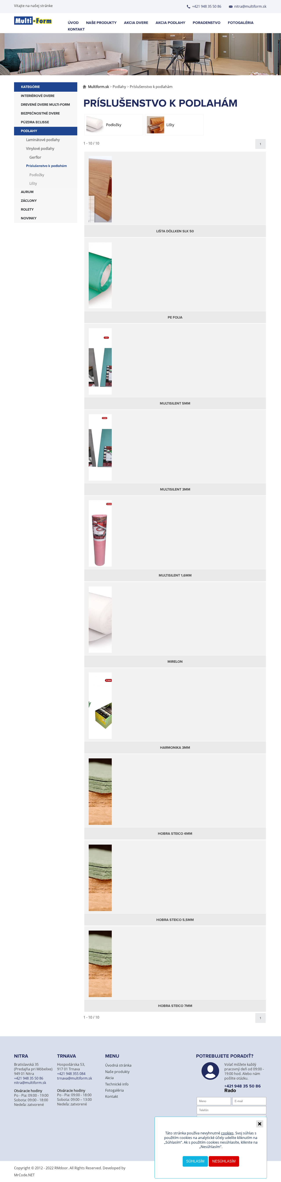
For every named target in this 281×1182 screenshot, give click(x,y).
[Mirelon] (175, 624)
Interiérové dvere (37, 96)
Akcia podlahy (170, 23)
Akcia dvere (136, 23)
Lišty (33, 183)
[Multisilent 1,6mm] (175, 538)
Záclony (29, 200)
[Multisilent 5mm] (175, 366)
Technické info (117, 1084)
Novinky (28, 218)
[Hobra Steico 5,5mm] (175, 882)
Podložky (36, 174)
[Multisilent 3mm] (175, 452)
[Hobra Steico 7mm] (175, 968)
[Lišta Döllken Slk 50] (175, 194)
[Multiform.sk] (33, 23)
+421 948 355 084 (71, 1073)
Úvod (73, 23)
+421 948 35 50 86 (206, 6)
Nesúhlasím (224, 1161)
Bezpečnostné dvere (40, 113)
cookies (227, 1133)
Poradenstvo (206, 23)
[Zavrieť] (259, 1123)
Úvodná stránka (118, 1065)
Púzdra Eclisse (35, 122)
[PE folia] (175, 280)
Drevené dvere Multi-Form (45, 104)
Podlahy (29, 131)
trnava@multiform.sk (74, 1078)
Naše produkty (101, 23)
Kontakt (76, 29)
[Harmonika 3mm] (175, 710)
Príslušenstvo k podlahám (46, 166)
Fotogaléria (241, 23)
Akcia (109, 1077)
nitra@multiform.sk (250, 6)
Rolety (27, 209)
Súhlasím (195, 1161)
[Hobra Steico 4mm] (175, 796)
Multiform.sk (98, 86)
